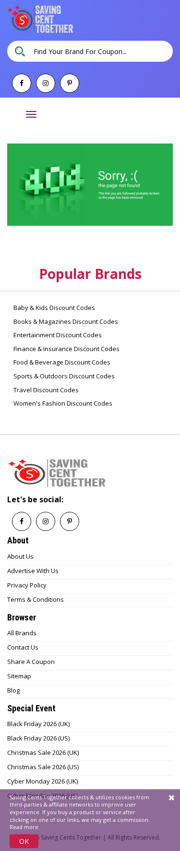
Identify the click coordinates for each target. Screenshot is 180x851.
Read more (24, 826)
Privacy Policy (27, 585)
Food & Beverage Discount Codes (61, 362)
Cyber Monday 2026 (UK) (42, 781)
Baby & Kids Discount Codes (53, 307)
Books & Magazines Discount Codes (65, 321)
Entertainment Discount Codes (57, 335)
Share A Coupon (31, 661)
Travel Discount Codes (45, 390)
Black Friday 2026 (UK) (38, 723)
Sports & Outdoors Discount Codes (63, 376)
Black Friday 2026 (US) (38, 738)
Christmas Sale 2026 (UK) (43, 752)
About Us (20, 556)
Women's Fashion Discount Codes (62, 403)
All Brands (21, 633)
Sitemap (19, 676)
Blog (13, 690)
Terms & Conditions (35, 599)
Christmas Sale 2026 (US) (43, 767)
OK (24, 841)
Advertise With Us (33, 570)
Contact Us (22, 647)
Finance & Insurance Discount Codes (66, 348)
